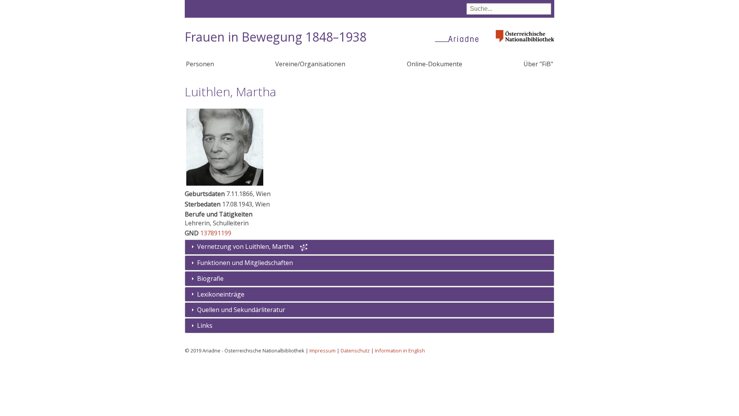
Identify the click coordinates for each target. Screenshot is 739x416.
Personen (200, 64)
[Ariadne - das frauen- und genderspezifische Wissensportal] (459, 38)
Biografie (210, 278)
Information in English (400, 350)
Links (204, 325)
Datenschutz (355, 350)
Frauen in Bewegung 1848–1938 (275, 37)
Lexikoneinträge (220, 294)
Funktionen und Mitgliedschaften (245, 262)
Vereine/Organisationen (310, 64)
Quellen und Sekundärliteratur (241, 309)
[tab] (369, 262)
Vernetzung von (245, 246)
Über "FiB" (538, 64)
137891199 (215, 233)
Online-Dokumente (434, 64)
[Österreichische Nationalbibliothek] (525, 44)
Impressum (322, 350)
